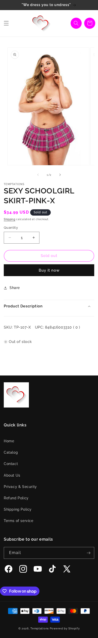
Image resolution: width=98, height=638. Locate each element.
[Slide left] (37, 174)
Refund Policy (16, 498)
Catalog (11, 452)
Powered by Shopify (65, 628)
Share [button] (15, 288)
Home (9, 441)
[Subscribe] (88, 553)
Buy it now (49, 270)
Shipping (9, 219)
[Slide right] (60, 174)
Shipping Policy (18, 509)
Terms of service (18, 521)
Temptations (39, 628)
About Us (12, 475)
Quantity (11, 227)
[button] (6, 23)
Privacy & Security (20, 487)
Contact (11, 464)
